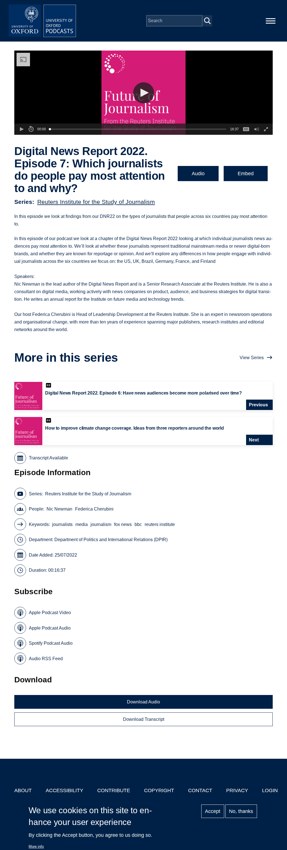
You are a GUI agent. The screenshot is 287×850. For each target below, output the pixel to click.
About (23, 790)
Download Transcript (143, 719)
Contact (200, 790)
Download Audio (143, 701)
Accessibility (64, 790)
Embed (246, 173)
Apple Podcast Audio (50, 628)
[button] (143, 92)
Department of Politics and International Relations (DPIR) (111, 539)
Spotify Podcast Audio (51, 643)
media (81, 524)
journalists (62, 524)
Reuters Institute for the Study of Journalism (96, 202)
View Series (252, 357)
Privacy (237, 790)
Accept (212, 811)
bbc (138, 524)
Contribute (113, 790)
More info (36, 846)
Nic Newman (59, 509)
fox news (123, 524)
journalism (101, 524)
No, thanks (241, 811)
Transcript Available (48, 457)
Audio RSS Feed (46, 658)
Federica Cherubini (94, 509)
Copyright (159, 790)
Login (270, 790)
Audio (198, 173)
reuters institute (160, 524)
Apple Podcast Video (50, 612)
